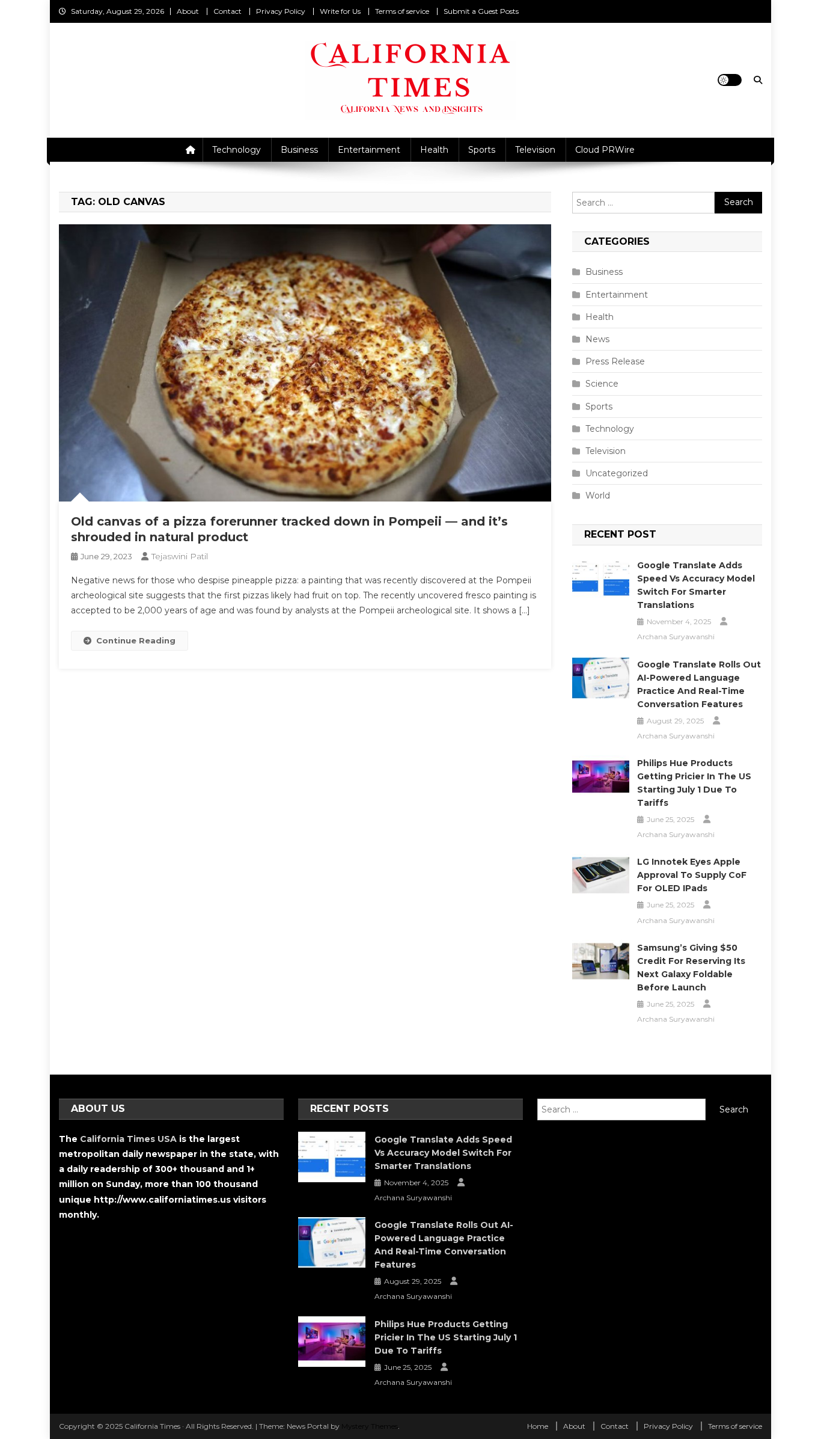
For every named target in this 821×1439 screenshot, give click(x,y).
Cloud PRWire (605, 149)
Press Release (615, 361)
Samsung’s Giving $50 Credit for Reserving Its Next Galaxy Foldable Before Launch (691, 967)
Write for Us (340, 11)
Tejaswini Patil (179, 556)
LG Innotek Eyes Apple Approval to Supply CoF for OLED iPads (691, 875)
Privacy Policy (280, 11)
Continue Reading (135, 640)
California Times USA (128, 1139)
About (188, 11)
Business (299, 149)
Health (434, 149)
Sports (481, 149)
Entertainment (369, 149)
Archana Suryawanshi (676, 636)
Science (601, 383)
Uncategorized (616, 473)
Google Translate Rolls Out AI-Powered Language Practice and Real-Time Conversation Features (699, 684)
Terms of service (402, 11)
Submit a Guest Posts (481, 11)
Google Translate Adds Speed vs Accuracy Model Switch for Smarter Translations (696, 585)
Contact (227, 11)
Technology (236, 149)
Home (537, 1426)
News (597, 339)
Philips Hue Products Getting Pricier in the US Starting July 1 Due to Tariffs (694, 783)
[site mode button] (730, 80)
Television (535, 149)
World (597, 495)
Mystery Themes (369, 1426)
